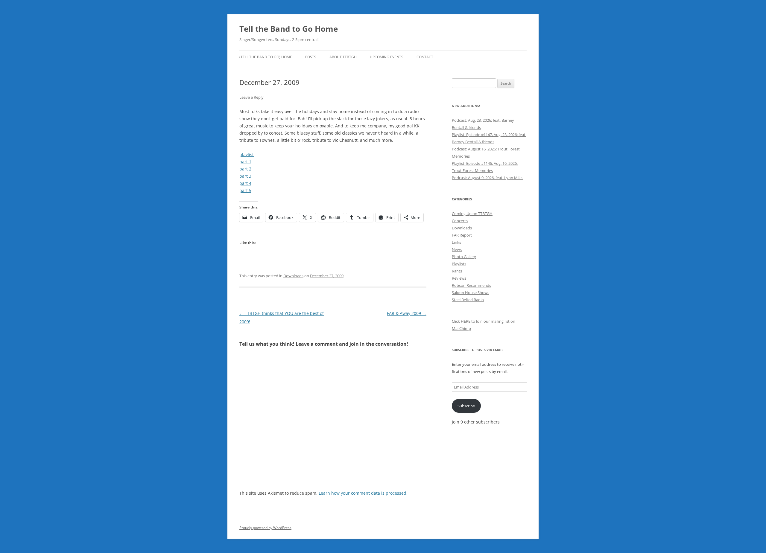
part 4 (245, 183)
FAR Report (462, 235)
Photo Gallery (464, 256)
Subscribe (466, 406)
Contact (425, 57)
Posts (310, 57)
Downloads (293, 275)
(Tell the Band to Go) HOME (265, 57)
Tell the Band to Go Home (288, 28)
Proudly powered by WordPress (265, 527)
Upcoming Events (386, 57)
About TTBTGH (343, 57)
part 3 (245, 176)
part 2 (245, 169)
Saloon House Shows (470, 292)
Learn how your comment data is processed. (363, 493)
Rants (457, 271)
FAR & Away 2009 (406, 313)
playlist (246, 154)
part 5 (245, 190)
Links (456, 242)
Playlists (459, 263)
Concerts (460, 220)
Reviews (459, 278)
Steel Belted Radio (468, 299)
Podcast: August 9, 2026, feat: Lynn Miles (487, 177)
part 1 (245, 161)
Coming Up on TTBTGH (472, 213)
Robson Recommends (471, 285)
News (457, 249)
